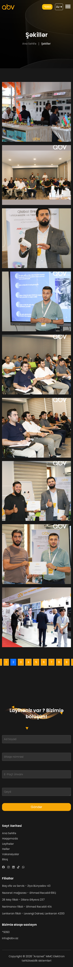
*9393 (47, 7)
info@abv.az (10, 938)
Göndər (36, 807)
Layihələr (8, 844)
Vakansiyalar (10, 854)
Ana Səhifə (29, 44)
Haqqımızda (10, 838)
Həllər (6, 849)
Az (59, 7)
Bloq (5, 859)
